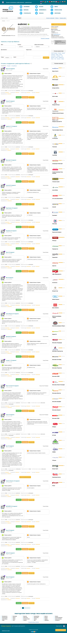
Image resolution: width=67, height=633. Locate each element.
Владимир (15, 616)
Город (1, 57)
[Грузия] (56, 1)
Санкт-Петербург (58, 618)
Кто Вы (19, 44)
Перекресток (58, 247)
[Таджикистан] (52, 1)
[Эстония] (41, 3)
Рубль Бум (58, 222)
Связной (58, 205)
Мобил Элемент (58, 297)
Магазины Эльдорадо (58, 341)
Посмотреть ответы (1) (25, 477)
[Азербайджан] (60, 1)
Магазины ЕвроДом (58, 400)
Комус (58, 484)
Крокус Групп (58, 467)
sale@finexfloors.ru (57, 34)
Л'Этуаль (58, 458)
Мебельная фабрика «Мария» (58, 315)
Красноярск (36, 617)
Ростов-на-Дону (26, 618)
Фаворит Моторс (58, 103)
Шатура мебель (58, 86)
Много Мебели (58, 306)
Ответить (32, 97)
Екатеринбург (36, 616)
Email (14, 57)
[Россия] (41, 1)
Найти (19, 18)
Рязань (35, 618)
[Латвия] (63, 1)
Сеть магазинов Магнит (58, 196)
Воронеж (25, 616)
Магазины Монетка (58, 391)
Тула (14, 620)
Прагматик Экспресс (58, 230)
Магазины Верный (58, 408)
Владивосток (4, 616)
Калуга (14, 617)
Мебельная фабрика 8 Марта (58, 324)
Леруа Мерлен (58, 442)
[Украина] (45, 1)
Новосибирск (4, 618)
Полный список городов (33, 622)
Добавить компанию (60, 630)
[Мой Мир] (35, 631)
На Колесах (58, 281)
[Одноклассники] (34, 631)
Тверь (3, 620)
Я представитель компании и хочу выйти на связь (60, 42)
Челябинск (57, 620)
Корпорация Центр (58, 475)
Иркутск (46, 616)
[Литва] (65, 1)
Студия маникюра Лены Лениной (58, 171)
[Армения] (58, 1)
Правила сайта (63, 18)
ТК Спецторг (58, 136)
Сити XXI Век (58, 188)
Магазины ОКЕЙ (58, 374)
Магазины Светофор (58, 357)
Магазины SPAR (58, 416)
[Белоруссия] (43, 1)
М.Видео (58, 425)
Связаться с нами (6, 630)
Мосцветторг (58, 289)
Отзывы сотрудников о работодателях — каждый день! (19, 2)
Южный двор (58, 78)
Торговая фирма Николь (58, 128)
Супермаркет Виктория (58, 162)
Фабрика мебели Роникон (58, 111)
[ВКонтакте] (31, 631)
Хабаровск (46, 620)
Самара (46, 618)
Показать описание (45, 38)
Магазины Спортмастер (58, 349)
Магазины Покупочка (58, 366)
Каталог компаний (50, 18)
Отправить (46, 57)
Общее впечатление (38, 44)
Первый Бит (58, 255)
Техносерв (58, 153)
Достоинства (4, 49)
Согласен (19, 97)
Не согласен (25, 97)
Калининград (4, 617)
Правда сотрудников (6, 626)
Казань (56, 616)
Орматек (58, 264)
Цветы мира (58, 94)
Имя (2, 44)
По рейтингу (14, 65)
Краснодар (25, 617)
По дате (8, 65)
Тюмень (25, 620)
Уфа (34, 620)
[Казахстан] (47, 1)
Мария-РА (58, 332)
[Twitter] (32, 631)
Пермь (14, 618)
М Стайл (58, 433)
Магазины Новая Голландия (58, 383)
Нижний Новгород (58, 617)
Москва (46, 617)
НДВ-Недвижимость (58, 272)
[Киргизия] (50, 1)
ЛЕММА (58, 450)
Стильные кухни (58, 180)
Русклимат (58, 213)
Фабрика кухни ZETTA (58, 120)
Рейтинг (57, 18)
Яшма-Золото (58, 69)
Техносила (58, 145)
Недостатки (28, 49)
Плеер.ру (58, 239)
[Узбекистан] (54, 1)
